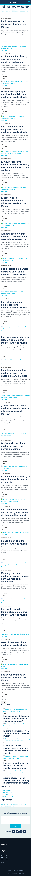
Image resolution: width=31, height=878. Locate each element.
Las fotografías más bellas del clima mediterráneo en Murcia (14, 305)
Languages (8, 806)
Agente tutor (20, 870)
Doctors (21, 804)
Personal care (8, 796)
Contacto (3, 862)
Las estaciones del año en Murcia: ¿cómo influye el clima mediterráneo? (15, 512)
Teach (13, 806)
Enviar (15, 826)
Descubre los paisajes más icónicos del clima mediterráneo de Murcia (14, 94)
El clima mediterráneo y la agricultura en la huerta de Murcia (15, 479)
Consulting (7, 792)
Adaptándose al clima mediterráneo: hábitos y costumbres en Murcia (14, 236)
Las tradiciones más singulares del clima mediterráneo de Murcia (14, 129)
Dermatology (8, 790)
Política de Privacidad (6, 860)
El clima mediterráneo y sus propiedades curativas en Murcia (14, 59)
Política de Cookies (5, 857)
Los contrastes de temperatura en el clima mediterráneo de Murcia (14, 612)
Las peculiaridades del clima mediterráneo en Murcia (13, 677)
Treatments (8, 794)
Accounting (9, 804)
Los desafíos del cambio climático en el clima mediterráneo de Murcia (14, 272)
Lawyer (3, 804)
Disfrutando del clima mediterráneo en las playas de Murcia (13, 446)
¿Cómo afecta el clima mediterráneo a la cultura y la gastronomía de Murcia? (16, 780)
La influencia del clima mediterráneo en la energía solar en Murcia (14, 373)
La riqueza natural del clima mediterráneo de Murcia (13, 24)
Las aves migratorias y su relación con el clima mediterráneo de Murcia (15, 340)
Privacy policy (11, 870)
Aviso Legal (4, 855)
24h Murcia (14, 2)
